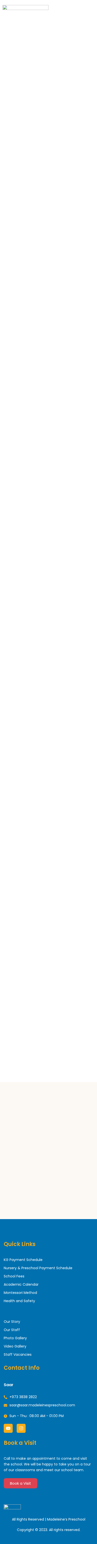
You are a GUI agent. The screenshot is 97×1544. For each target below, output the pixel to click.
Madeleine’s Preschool (66, 1519)
